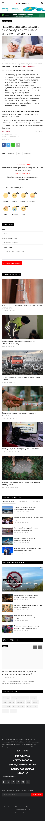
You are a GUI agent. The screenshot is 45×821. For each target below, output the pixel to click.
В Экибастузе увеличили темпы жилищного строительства (22, 178)
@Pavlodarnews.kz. (28, 66)
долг (18, 153)
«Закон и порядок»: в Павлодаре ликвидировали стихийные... (21, 378)
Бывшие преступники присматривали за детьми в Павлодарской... (21, 483)
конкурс (21, 706)
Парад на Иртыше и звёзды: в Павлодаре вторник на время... (28, 519)
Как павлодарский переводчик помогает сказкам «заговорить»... (28, 606)
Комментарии (8, 224)
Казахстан (6, 706)
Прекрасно (24, 201)
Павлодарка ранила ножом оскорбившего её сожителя (19, 414)
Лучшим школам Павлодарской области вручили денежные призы (28, 549)
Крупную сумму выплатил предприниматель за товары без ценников (28, 617)
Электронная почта (9, 238)
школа (13, 711)
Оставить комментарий (11, 263)
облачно (5, 711)
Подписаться (37, 794)
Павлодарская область (20, 698)
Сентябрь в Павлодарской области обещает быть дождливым (26, 529)
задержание (27, 153)
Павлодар (6, 698)
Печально (15, 214)
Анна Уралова (6, 131)
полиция (33, 698)
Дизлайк (14, 201)
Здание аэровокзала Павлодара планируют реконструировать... (25, 508)
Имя (3, 230)
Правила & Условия (21, 813)
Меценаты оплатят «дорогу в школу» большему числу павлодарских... (27, 627)
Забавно (32, 201)
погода (11, 702)
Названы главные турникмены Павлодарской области (24, 539)
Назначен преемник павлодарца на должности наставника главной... (19, 672)
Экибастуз (20, 702)
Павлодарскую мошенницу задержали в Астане (20, 449)
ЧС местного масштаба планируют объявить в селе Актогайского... (22, 307)
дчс (35, 706)
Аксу (14, 706)
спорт (4, 702)
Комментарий (7, 247)
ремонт (35, 702)
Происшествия (6, 21)
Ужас (5, 214)
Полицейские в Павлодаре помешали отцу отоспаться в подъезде (18, 343)
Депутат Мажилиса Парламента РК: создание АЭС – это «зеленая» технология (22, 169)
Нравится (6, 201)
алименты (11, 153)
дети (28, 702)
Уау (23, 214)
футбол (29, 706)
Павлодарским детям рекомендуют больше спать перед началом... (26, 596)
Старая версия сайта (35, 807)
